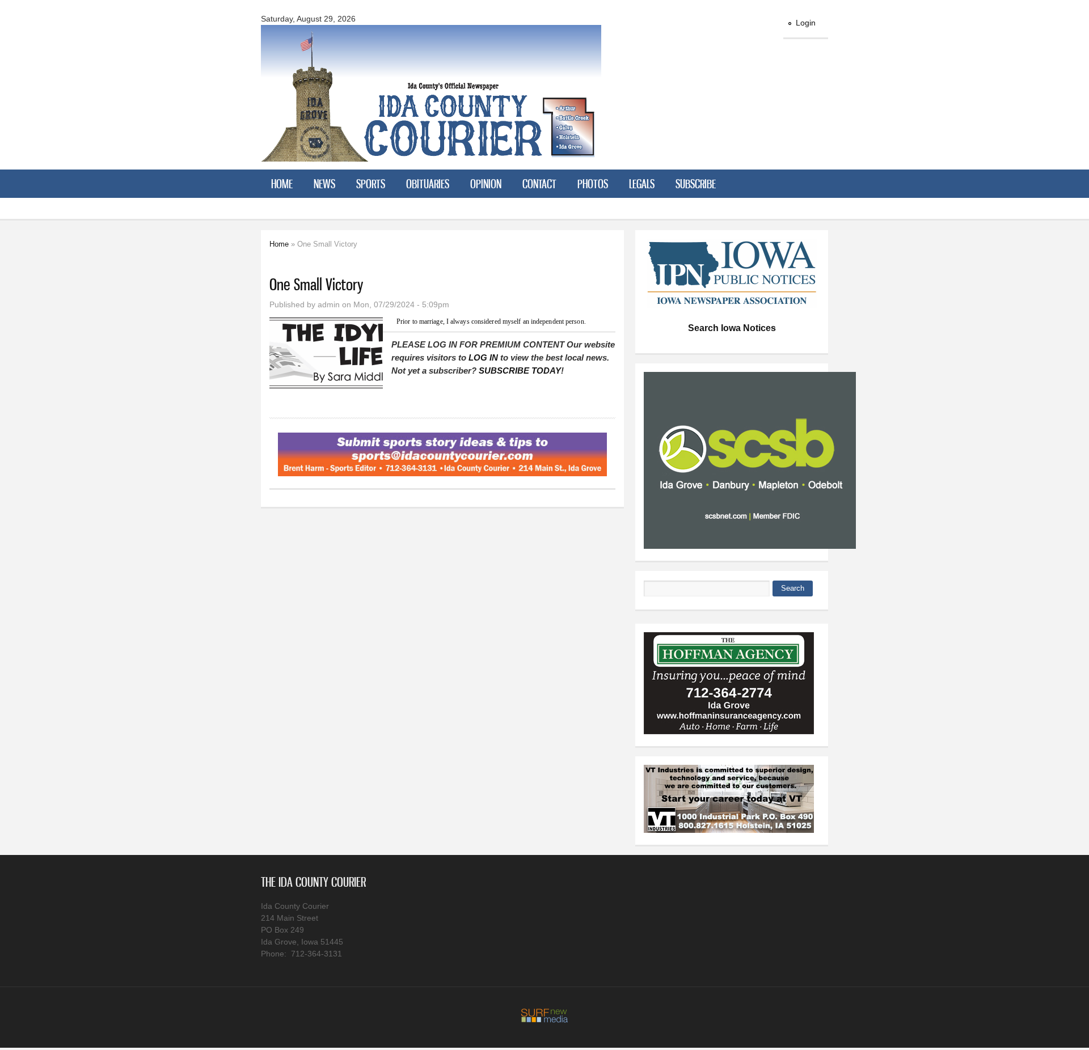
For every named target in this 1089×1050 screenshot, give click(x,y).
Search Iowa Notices (732, 328)
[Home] (431, 154)
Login (806, 22)
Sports (370, 183)
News (324, 183)
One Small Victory (316, 284)
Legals (642, 183)
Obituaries (427, 183)
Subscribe (696, 183)
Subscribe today (520, 370)
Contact (539, 183)
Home (282, 183)
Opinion (485, 183)
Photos (592, 183)
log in (483, 357)
